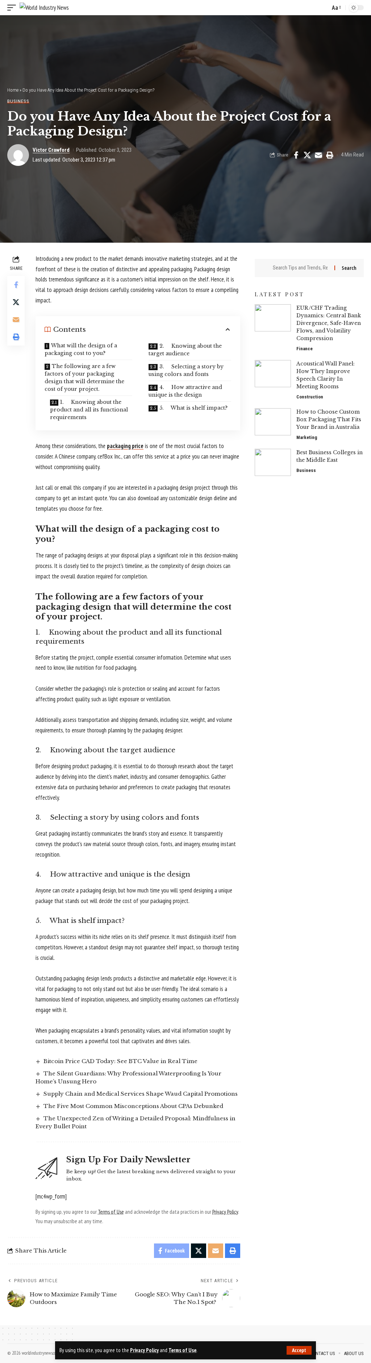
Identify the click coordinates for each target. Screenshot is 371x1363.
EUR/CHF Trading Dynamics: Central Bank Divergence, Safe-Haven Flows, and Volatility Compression (328, 323)
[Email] (318, 155)
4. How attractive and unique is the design (185, 391)
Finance (304, 348)
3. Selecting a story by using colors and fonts (186, 370)
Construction (309, 397)
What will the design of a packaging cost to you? (81, 349)
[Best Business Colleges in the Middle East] (273, 462)
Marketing (306, 437)
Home (12, 90)
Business (18, 101)
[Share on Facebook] (296, 155)
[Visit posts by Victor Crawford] (18, 155)
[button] (299, 1350)
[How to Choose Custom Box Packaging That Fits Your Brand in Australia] (273, 421)
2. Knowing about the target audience (185, 350)
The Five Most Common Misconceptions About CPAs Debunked (133, 1106)
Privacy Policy (144, 1350)
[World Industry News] (44, 7)
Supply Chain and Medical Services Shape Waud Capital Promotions (140, 1093)
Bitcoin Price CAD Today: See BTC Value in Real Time (120, 1061)
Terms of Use (182, 1350)
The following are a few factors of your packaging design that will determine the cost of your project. (84, 377)
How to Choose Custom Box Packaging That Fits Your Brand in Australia (328, 419)
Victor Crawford (51, 150)
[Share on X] (307, 155)
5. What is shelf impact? (193, 408)
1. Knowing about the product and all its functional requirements (89, 410)
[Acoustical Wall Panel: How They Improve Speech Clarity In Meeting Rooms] (273, 373)
